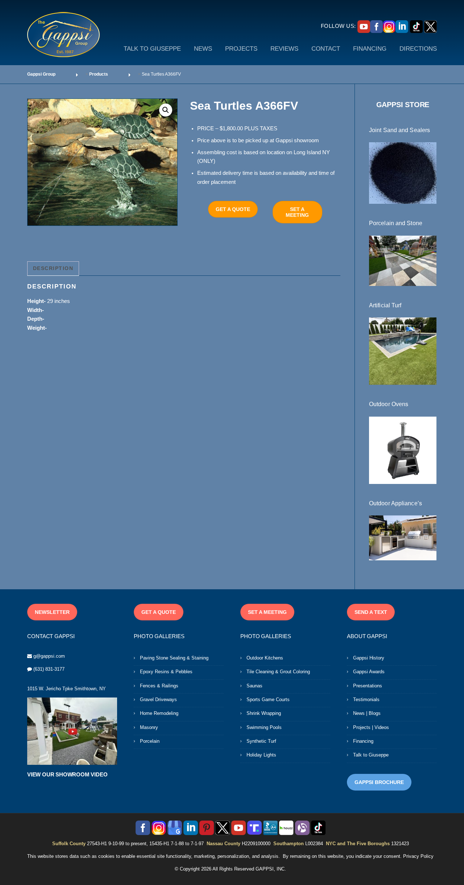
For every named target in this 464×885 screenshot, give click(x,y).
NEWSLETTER (52, 612)
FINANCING (369, 48)
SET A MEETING (297, 212)
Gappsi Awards (369, 671)
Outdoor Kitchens (264, 658)
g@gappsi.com (49, 656)
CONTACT (325, 48)
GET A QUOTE (233, 209)
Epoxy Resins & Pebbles (166, 671)
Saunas (254, 685)
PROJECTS (241, 48)
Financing (363, 741)
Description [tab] (53, 268)
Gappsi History (368, 658)
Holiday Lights (261, 755)
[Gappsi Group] (63, 34)
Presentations (367, 685)
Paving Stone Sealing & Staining (174, 658)
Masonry (149, 727)
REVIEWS (284, 48)
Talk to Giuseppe (371, 755)
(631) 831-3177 (49, 669)
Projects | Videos (371, 727)
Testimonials (366, 699)
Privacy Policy (418, 856)
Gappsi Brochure (379, 782)
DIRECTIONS (418, 48)
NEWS (203, 48)
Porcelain (150, 741)
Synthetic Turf (261, 741)
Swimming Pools (264, 727)
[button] (165, 110)
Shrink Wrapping (263, 713)
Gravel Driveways (158, 699)
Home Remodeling (159, 713)
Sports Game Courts (268, 699)
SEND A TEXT (371, 612)
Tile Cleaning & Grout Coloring (278, 671)
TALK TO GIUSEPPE (152, 48)
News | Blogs (367, 713)
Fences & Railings (159, 685)
